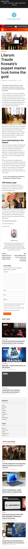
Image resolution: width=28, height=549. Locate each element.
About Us (5, 3)
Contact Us (14, 4)
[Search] (26, 29)
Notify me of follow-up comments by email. (14, 308)
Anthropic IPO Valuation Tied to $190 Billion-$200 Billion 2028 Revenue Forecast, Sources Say (12, 516)
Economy (4, 410)
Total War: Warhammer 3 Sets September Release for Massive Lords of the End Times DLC (14, 465)
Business (4, 512)
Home (3, 405)
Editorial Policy (22, 3)
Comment (5, 271)
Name (5, 290)
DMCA (16, 3)
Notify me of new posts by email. (12, 310)
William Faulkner (12, 344)
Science (4, 412)
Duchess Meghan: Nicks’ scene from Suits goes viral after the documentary (20, 257)
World (3, 408)
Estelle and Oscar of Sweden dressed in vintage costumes (7, 256)
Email (5, 295)
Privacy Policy (11, 3)
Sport (3, 416)
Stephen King (4, 80)
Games (3, 461)
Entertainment (4, 51)
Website (5, 299)
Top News (4, 407)
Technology (4, 414)
